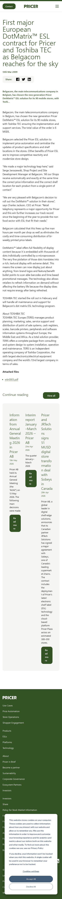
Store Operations (11, 716)
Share (5, 804)
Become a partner (11, 767)
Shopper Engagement (13, 722)
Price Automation (11, 711)
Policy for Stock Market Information (20, 809)
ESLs (5, 736)
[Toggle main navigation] (57, 6)
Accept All (31, 879)
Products (7, 730)
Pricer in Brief (9, 761)
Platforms (7, 742)
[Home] (31, 6)
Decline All (31, 886)
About (6, 755)
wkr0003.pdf (11, 379)
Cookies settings (31, 871)
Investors (7, 790)
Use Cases (8, 705)
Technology (8, 747)
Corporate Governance (14, 778)
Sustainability (9, 773)
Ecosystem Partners (12, 784)
